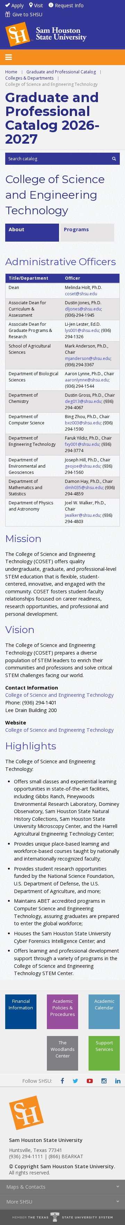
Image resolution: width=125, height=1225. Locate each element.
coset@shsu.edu (81, 294)
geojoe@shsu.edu (82, 466)
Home (11, 72)
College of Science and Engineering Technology (60, 695)
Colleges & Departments (29, 78)
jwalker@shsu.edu (82, 515)
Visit (38, 5)
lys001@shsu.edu (82, 330)
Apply (17, 5)
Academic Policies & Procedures (62, 1007)
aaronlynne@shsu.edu (87, 380)
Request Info (69, 5)
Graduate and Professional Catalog (61, 72)
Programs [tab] (76, 229)
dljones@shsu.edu (83, 309)
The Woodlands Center (63, 1049)
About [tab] (16, 229)
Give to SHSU (27, 14)
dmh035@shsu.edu (84, 487)
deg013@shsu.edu (83, 401)
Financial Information (21, 1004)
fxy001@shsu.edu (82, 444)
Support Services (104, 1045)
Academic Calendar (104, 1004)
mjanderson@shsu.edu (87, 358)
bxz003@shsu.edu (83, 423)
